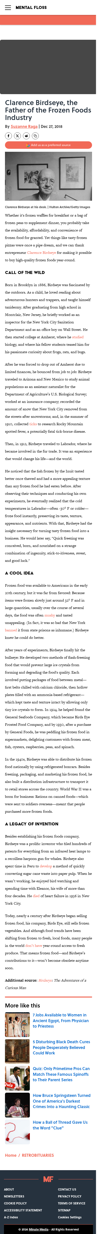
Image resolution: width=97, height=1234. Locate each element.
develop (46, 866)
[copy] (35, 135)
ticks (33, 423)
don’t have (33, 945)
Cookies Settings (70, 1217)
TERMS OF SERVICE (71, 1203)
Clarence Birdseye (41, 252)
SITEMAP (64, 1210)
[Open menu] (8, 7)
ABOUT (9, 1189)
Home (10, 1155)
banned (11, 630)
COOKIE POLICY (15, 1203)
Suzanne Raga (24, 126)
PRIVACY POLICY (69, 1196)
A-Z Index (11, 1217)
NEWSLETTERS (14, 1196)
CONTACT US (67, 1189)
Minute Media (38, 1229)
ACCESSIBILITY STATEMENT (23, 1210)
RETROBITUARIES (38, 1155)
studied (78, 337)
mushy (50, 615)
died (36, 895)
